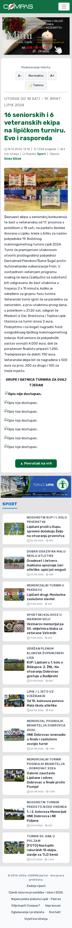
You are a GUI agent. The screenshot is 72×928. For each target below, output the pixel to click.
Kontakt (55, 912)
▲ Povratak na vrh (36, 463)
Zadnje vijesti (36, 886)
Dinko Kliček (12, 158)
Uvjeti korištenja (36, 919)
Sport (41, 154)
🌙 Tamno (36, 85)
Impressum (53, 905)
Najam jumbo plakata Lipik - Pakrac (36, 899)
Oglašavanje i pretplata (27, 912)
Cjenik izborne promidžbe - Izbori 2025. (36, 892)
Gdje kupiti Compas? (25, 905)
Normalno (36, 75)
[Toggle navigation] (64, 7)
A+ (52, 75)
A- (20, 75)
